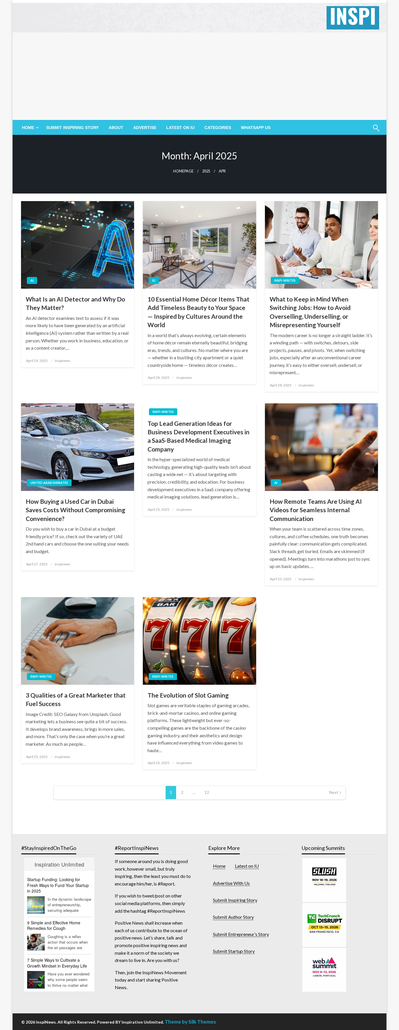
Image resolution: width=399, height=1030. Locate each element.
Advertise (144, 127)
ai (32, 280)
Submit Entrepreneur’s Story (241, 934)
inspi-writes (285, 280)
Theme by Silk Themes (190, 1022)
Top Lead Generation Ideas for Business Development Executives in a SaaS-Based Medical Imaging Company (198, 436)
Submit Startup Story (234, 951)
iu (153, 280)
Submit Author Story (233, 917)
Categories (217, 127)
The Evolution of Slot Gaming (188, 695)
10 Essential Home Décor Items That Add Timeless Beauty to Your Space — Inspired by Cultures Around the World (198, 311)
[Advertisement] (199, 76)
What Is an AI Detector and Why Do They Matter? (75, 303)
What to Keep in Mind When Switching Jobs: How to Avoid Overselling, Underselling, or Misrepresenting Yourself (310, 311)
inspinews (62, 360)
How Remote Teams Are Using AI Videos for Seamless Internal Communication (316, 510)
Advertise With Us (231, 883)
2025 (206, 171)
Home (219, 866)
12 (206, 792)
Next (333, 792)
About (116, 127)
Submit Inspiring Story (72, 127)
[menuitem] (29, 127)
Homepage (183, 171)
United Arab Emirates (49, 482)
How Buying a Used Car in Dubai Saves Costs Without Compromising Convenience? (75, 510)
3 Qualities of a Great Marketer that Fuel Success (76, 699)
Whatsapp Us (255, 127)
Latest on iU (180, 127)
